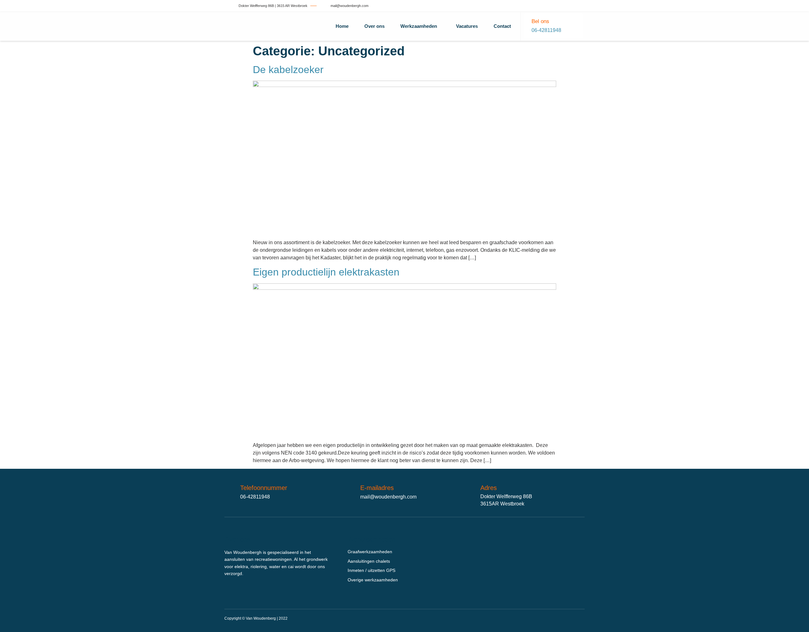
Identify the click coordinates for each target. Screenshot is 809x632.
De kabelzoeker (288, 69)
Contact (502, 26)
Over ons (374, 26)
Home (342, 26)
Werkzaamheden (418, 26)
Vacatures (467, 26)
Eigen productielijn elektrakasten (326, 272)
